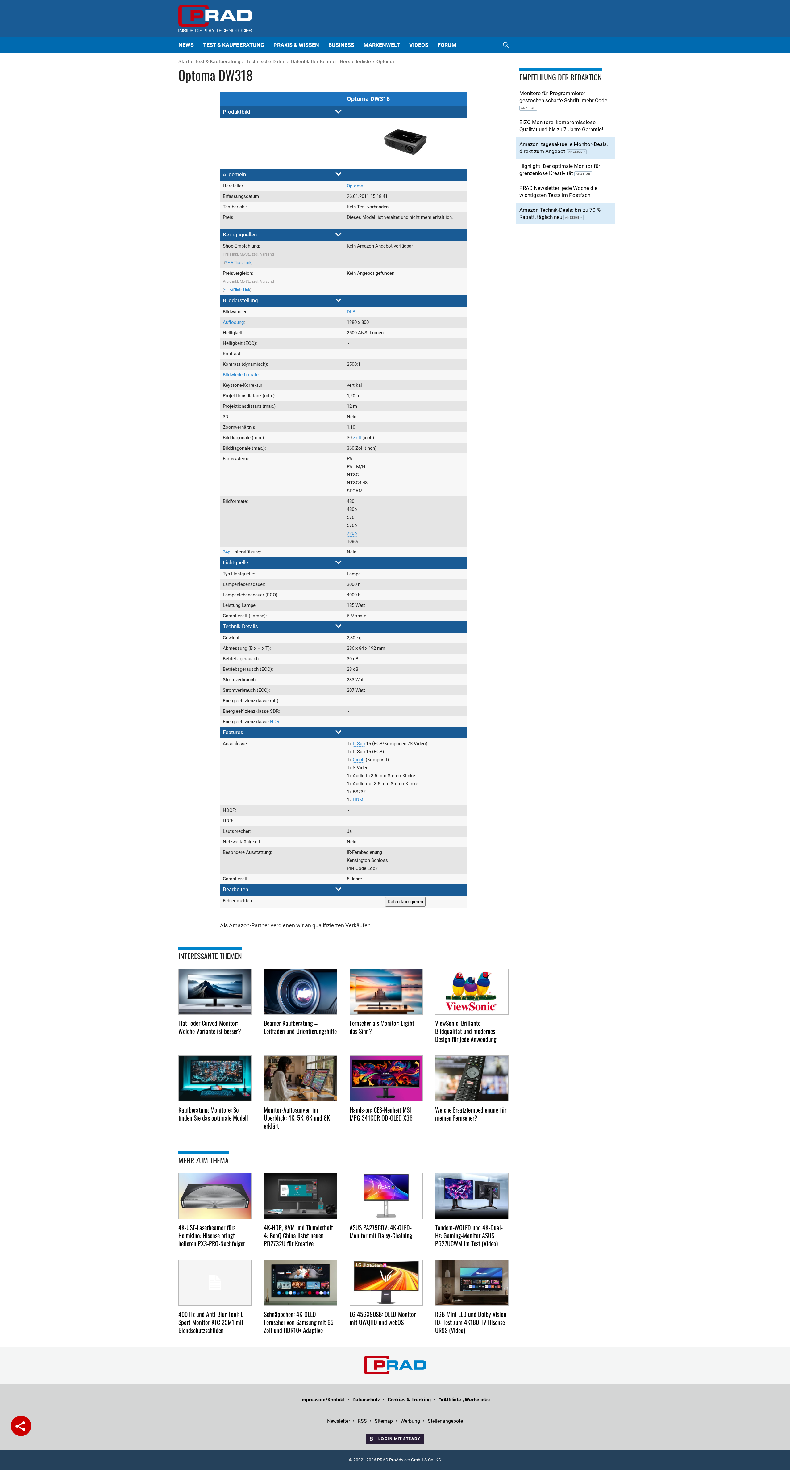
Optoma (355, 186)
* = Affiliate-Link (238, 263)
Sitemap (384, 1421)
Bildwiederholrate (241, 375)
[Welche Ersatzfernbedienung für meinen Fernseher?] (472, 1078)
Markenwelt (382, 45)
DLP (351, 312)
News (186, 45)
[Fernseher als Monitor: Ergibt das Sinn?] (386, 992)
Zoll (357, 438)
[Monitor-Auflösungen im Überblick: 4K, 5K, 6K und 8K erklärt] (300, 1078)
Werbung (410, 1421)
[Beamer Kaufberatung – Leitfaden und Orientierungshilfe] (300, 992)
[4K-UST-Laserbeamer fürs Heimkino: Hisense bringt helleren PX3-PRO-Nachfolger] (215, 1196)
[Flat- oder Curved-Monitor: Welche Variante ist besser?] (215, 992)
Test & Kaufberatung (233, 45)
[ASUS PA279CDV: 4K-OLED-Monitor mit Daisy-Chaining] (386, 1196)
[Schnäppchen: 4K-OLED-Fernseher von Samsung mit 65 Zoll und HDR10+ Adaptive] (300, 1283)
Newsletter (338, 1421)
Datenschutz (366, 1400)
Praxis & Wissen (296, 45)
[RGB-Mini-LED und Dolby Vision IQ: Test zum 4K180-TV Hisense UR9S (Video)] (472, 1283)
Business (341, 45)
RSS (362, 1421)
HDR (274, 722)
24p (226, 552)
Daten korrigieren (405, 901)
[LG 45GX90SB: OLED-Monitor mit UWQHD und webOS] (386, 1283)
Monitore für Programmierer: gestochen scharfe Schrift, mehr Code (563, 100)
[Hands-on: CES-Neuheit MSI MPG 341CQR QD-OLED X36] (386, 1078)
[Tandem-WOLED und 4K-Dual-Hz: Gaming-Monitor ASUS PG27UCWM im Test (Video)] (472, 1196)
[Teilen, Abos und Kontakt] (21, 1426)
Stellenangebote (445, 1421)
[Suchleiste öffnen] (505, 45)
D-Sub (359, 743)
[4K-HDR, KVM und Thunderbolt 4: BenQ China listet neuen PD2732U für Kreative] (300, 1196)
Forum (447, 45)
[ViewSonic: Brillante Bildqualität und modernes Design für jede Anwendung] (472, 992)
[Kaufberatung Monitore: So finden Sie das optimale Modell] (215, 1078)
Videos (418, 45)
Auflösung (233, 322)
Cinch (358, 759)
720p (352, 533)
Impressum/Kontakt (322, 1400)
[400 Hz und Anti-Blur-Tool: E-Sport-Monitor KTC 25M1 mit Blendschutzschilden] (215, 1283)
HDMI (358, 800)
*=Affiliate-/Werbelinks (464, 1400)
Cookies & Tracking (409, 1400)
